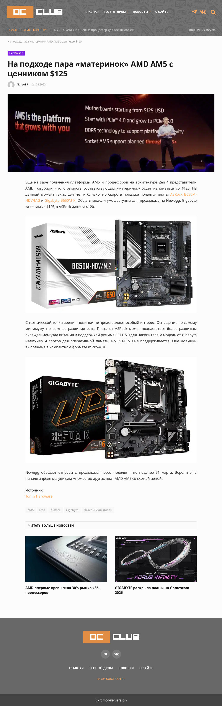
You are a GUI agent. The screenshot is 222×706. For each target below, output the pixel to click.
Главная (92, 11)
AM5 (31, 510)
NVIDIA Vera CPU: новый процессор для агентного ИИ (94, 30)
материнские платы (98, 510)
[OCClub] (34, 12)
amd (42, 510)
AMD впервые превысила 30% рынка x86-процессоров (62, 590)
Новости (140, 11)
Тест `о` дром (114, 11)
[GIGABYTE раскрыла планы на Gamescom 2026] (156, 559)
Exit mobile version (111, 700)
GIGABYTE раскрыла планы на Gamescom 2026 (152, 590)
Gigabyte (72, 510)
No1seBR (22, 84)
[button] (212, 12)
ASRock (55, 510)
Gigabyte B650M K (60, 200)
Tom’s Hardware (38, 496)
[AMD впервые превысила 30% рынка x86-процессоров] (66, 559)
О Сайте (161, 11)
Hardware (16, 53)
